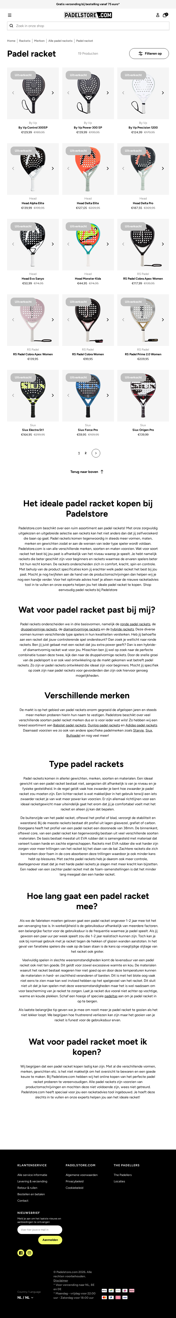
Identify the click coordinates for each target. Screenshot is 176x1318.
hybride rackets (122, 629)
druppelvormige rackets (39, 629)
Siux (149, 730)
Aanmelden (50, 1240)
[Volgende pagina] (96, 453)
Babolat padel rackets (69, 725)
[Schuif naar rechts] (53, 92)
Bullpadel (73, 735)
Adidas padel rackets (141, 725)
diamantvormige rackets (81, 629)
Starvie (138, 730)
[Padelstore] (88, 15)
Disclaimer (60, 1280)
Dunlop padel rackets (104, 725)
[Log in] (157, 15)
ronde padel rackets (135, 624)
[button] (15, 15)
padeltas (111, 996)
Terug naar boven (84, 472)
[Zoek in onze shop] (11, 25)
